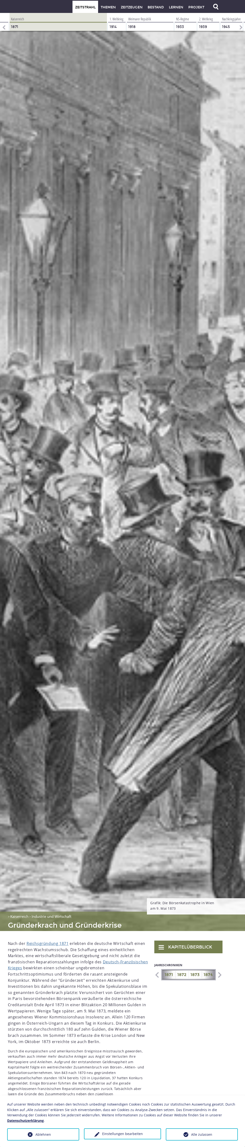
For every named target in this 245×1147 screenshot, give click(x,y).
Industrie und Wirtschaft (51, 916)
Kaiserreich (19, 916)
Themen (108, 7)
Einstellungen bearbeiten (122, 1133)
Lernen (176, 7)
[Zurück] (3, 22)
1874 (208, 974)
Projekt (196, 7)
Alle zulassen (201, 1134)
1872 (181, 974)
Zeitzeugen (132, 7)
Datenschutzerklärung (25, 1120)
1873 (195, 974)
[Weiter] (241, 22)
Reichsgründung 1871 (47, 943)
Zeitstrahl (85, 7)
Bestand (156, 7)
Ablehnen (43, 1134)
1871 (169, 974)
